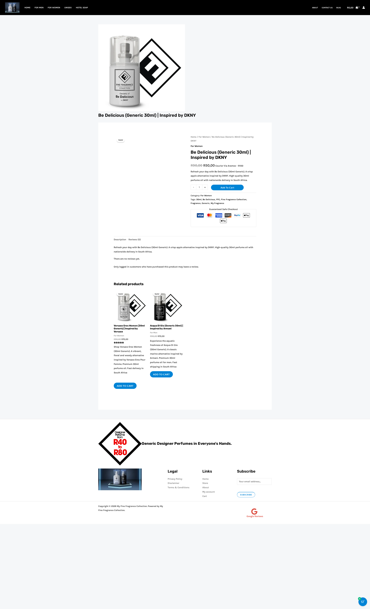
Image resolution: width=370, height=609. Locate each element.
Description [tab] (120, 239)
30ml (198, 199)
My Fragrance (217, 203)
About (315, 8)
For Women (54, 7)
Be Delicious (209, 199)
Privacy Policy (175, 478)
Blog (338, 8)
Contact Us (327, 8)
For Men (39, 7)
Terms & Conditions (178, 487)
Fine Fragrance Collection (233, 199)
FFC (218, 199)
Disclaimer (173, 483)
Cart (204, 496)
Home (27, 7)
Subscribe (246, 494)
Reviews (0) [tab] (134, 239)
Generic (206, 203)
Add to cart (227, 187)
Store (205, 483)
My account (208, 491)
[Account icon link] (363, 7)
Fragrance (196, 203)
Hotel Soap (82, 7)
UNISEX (68, 7)
